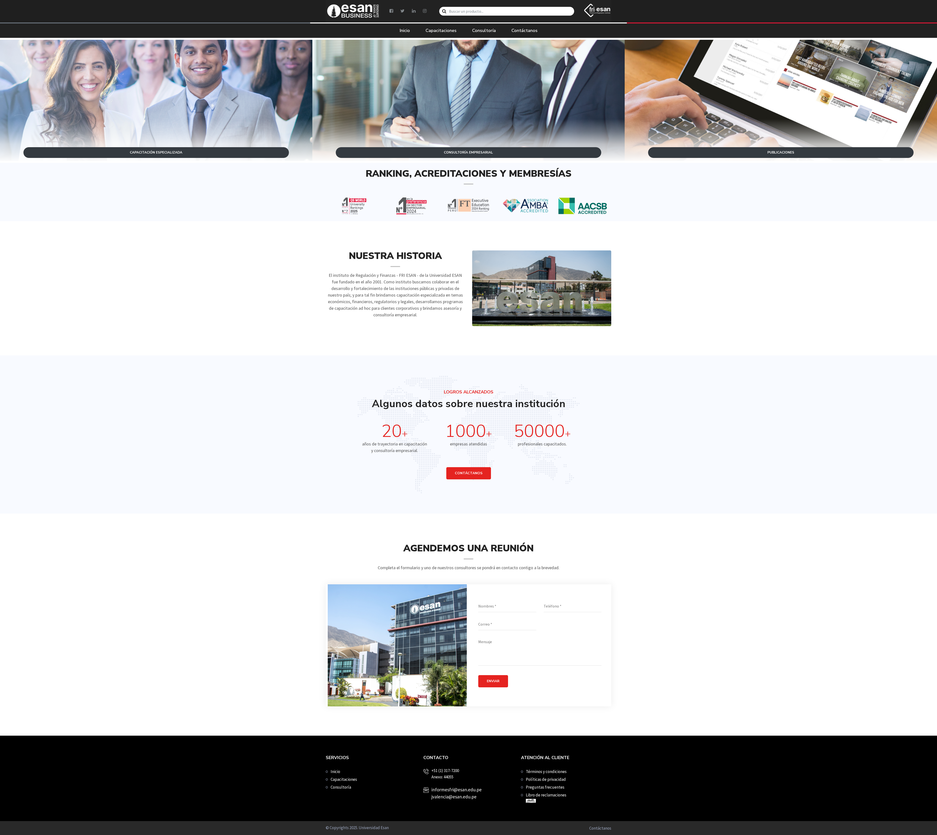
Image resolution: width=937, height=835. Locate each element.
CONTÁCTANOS (468, 473)
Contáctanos (524, 30)
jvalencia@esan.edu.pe (454, 797)
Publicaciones (780, 115)
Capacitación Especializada (156, 115)
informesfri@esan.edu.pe (456, 790)
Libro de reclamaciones (546, 795)
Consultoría (484, 30)
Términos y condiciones (546, 771)
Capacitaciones (441, 30)
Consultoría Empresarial (468, 115)
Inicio (405, 30)
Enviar (493, 681)
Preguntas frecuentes (545, 787)
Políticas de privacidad (546, 779)
